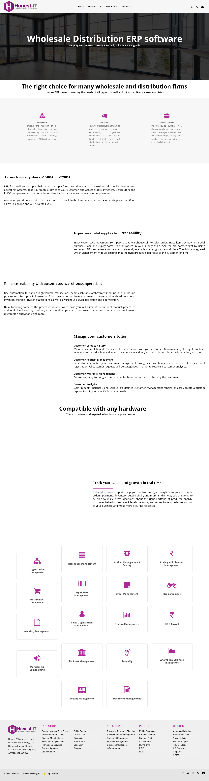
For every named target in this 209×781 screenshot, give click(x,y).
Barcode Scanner (147, 734)
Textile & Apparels (50, 748)
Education (78, 745)
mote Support (181, 741)
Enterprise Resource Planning (121, 731)
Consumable (145, 741)
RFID (141, 748)
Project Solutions (180, 738)
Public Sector (80, 731)
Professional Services (52, 745)
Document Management (118, 738)
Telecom (77, 748)
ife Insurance (49, 751)
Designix (36, 773)
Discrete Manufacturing (52, 738)
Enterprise (112, 734)
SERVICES (110, 6)
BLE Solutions (179, 748)
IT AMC (176, 755)
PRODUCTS (93, 6)
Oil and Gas (79, 734)
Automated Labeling (181, 731)
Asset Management (126, 734)
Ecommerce (79, 741)
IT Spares (177, 751)
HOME (80, 7)
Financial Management (117, 741)
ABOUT (125, 6)
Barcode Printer (146, 738)
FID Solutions (180, 745)
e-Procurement (114, 748)
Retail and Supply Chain (53, 741)
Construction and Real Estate (55, 731)
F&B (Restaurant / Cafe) (53, 734)
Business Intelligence (117, 745)
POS (141, 751)
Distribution (79, 738)
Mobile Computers (147, 731)
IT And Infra (144, 745)
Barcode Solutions (180, 734)
